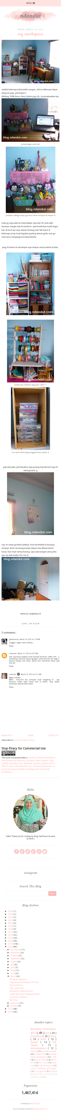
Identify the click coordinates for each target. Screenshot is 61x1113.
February (14, 1003)
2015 (10, 938)
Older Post (53, 735)
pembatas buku (36, 1077)
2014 (10, 941)
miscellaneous (39, 1048)
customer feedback (18, 997)
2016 (10, 935)
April (12, 973)
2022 (10, 917)
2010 (10, 1012)
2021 (10, 920)
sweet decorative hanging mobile (25, 994)
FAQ (51, 1071)
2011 (10, 1009)
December (15, 949)
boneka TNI (40, 1054)
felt (47, 1033)
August (13, 961)
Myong (33, 1074)
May (12, 970)
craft (54, 1057)
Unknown (13, 653)
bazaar (35, 1042)
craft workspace (46, 1066)
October (14, 955)
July (12, 964)
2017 (10, 932)
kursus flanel (41, 1060)
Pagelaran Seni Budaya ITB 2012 (24, 982)
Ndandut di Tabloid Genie (21, 991)
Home (30, 735)
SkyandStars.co (40, 1109)
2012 (10, 946)
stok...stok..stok (16, 988)
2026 (10, 911)
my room (34, 624)
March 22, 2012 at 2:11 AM (31, 674)
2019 (10, 926)
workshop (36, 1036)
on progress (40, 1071)
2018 (10, 929)
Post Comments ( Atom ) (24, 740)
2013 (10, 944)
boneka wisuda (49, 1051)
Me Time (14, 1000)
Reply (11, 646)
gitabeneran (14, 639)
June (12, 967)
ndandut (12, 674)
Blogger (36, 1104)
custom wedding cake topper (43, 1068)
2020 (10, 923)
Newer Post (7, 735)
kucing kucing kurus (18, 979)
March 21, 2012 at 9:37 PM (28, 653)
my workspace (16, 985)
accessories (47, 1074)
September (15, 958)
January (14, 1006)
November (15, 952)
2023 (10, 914)
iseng (53, 1036)
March (13, 976)
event (44, 1039)
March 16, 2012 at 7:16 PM (30, 639)
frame (33, 1051)
